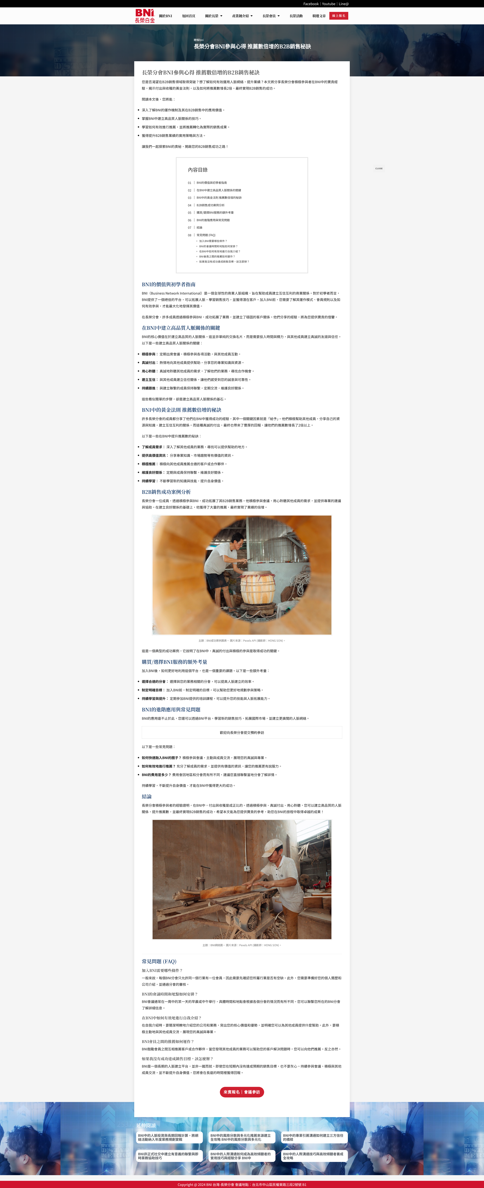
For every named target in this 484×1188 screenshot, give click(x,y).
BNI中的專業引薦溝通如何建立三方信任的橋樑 (313, 1137)
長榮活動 (296, 15)
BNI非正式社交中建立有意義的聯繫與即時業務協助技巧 (168, 1155)
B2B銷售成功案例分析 (211, 205)
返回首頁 (188, 15)
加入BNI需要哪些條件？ (213, 241)
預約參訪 (257, 732)
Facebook (311, 3)
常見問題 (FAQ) (206, 235)
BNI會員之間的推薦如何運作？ (217, 256)
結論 (199, 227)
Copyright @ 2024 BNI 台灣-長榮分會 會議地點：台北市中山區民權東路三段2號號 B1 (242, 1184)
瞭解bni (199, 40)
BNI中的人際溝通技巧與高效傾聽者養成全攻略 (313, 1155)
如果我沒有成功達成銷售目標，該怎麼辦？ (224, 261)
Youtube (328, 3)
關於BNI (165, 15)
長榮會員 (269, 15)
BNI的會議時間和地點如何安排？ (218, 246)
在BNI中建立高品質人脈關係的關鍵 (219, 190)
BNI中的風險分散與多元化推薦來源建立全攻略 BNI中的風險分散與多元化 (240, 1137)
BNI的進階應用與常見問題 (213, 220)
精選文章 (319, 15)
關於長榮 (211, 15)
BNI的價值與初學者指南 (212, 182)
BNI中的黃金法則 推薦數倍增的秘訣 (219, 197)
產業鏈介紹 (240, 15)
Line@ (344, 3)
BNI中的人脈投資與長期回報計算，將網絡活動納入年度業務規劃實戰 (168, 1137)
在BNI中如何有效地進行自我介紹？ (220, 251)
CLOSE (379, 168)
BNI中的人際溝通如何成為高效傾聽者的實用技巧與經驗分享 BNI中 (240, 1155)
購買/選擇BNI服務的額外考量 (215, 212)
